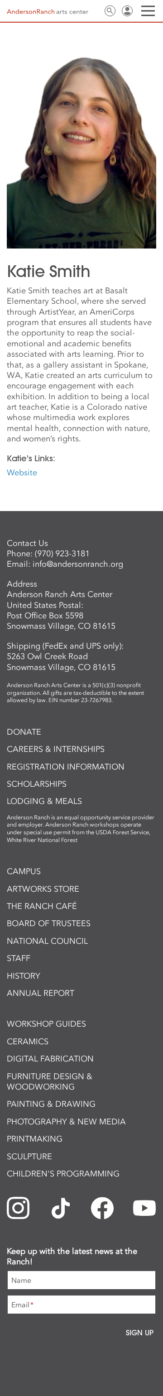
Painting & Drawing (51, 1104)
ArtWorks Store (43, 889)
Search (110, 10)
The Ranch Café (42, 906)
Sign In (127, 10)
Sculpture (29, 1157)
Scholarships (37, 784)
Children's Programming (63, 1174)
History (23, 976)
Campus (24, 871)
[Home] (47, 11)
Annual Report (40, 993)
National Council (47, 941)
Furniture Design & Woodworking (49, 1081)
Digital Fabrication (50, 1059)
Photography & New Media (66, 1122)
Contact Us (92, 10)
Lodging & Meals (44, 801)
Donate (24, 732)
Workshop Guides (46, 1024)
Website (22, 473)
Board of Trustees (49, 923)
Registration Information (66, 767)
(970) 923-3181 (62, 554)
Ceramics (27, 1042)
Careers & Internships (56, 749)
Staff (18, 958)
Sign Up (139, 1332)
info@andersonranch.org (78, 564)
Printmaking (34, 1139)
